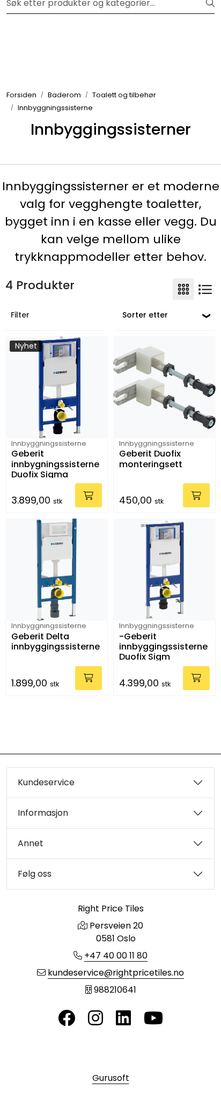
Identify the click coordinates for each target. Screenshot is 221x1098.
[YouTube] (153, 1018)
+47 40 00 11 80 (116, 955)
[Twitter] (66, 1018)
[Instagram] (95, 1018)
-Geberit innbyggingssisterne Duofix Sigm (163, 646)
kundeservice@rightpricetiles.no (116, 972)
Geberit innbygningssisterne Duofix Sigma (55, 463)
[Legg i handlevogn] (88, 495)
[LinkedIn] (123, 1018)
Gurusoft (110, 1078)
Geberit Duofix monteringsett (150, 459)
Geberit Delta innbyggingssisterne (55, 642)
